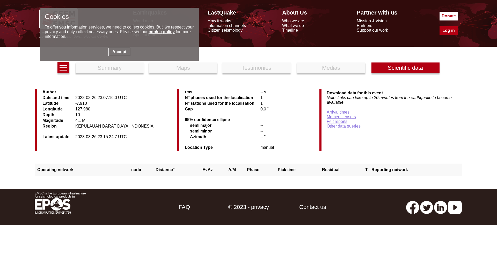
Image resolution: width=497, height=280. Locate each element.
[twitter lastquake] (426, 207)
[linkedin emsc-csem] (440, 207)
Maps (183, 68)
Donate (449, 16)
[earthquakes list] (63, 67)
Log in (448, 30)
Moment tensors (341, 117)
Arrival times (338, 112)
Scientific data (405, 68)
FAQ (184, 207)
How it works (219, 21)
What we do (293, 25)
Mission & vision (372, 21)
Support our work (372, 30)
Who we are (293, 21)
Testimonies (256, 68)
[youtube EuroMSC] (455, 207)
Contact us (312, 207)
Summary (110, 68)
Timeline (290, 30)
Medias (331, 68)
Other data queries (344, 126)
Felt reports (337, 121)
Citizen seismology (225, 30)
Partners (364, 25)
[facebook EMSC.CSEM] (412, 207)
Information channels (227, 25)
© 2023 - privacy (248, 207)
